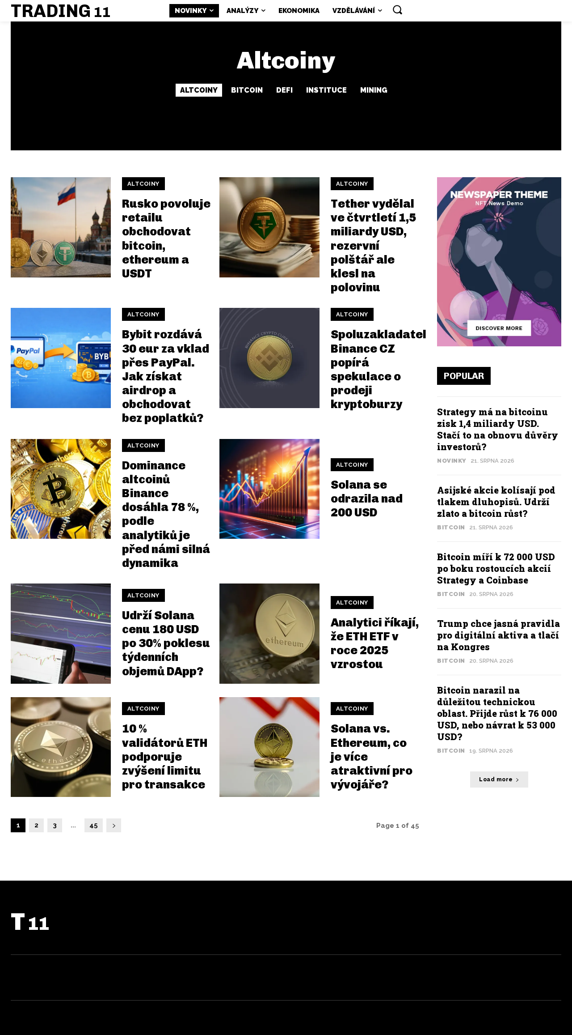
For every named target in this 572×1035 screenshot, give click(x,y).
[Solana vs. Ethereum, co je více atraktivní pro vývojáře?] (269, 747)
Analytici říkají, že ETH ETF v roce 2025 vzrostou (375, 644)
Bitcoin (247, 90)
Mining (373, 90)
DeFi (284, 90)
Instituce (326, 90)
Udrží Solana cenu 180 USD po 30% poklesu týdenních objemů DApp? (166, 643)
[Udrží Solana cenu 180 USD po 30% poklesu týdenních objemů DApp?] (61, 634)
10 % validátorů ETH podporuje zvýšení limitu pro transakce (164, 757)
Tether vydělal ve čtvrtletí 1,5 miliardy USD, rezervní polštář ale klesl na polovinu (373, 245)
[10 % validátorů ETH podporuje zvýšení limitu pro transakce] (61, 747)
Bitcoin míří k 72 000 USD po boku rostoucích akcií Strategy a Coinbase (496, 568)
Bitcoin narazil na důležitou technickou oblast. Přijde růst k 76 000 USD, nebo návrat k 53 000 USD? (497, 713)
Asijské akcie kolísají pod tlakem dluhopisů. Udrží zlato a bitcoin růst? (496, 501)
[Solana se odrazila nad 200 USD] (269, 489)
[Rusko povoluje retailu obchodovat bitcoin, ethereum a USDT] (61, 227)
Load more (496, 779)
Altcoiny (199, 90)
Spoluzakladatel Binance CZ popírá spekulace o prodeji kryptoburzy (378, 369)
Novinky (452, 461)
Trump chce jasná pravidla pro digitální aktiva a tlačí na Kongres (498, 635)
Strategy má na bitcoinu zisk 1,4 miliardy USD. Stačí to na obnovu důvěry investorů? (497, 429)
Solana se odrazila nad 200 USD (367, 499)
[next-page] (113, 825)
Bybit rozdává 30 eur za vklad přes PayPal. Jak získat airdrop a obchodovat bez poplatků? (165, 376)
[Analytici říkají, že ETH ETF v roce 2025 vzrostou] (269, 634)
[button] (397, 9)
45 (93, 825)
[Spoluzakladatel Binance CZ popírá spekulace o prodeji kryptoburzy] (269, 358)
